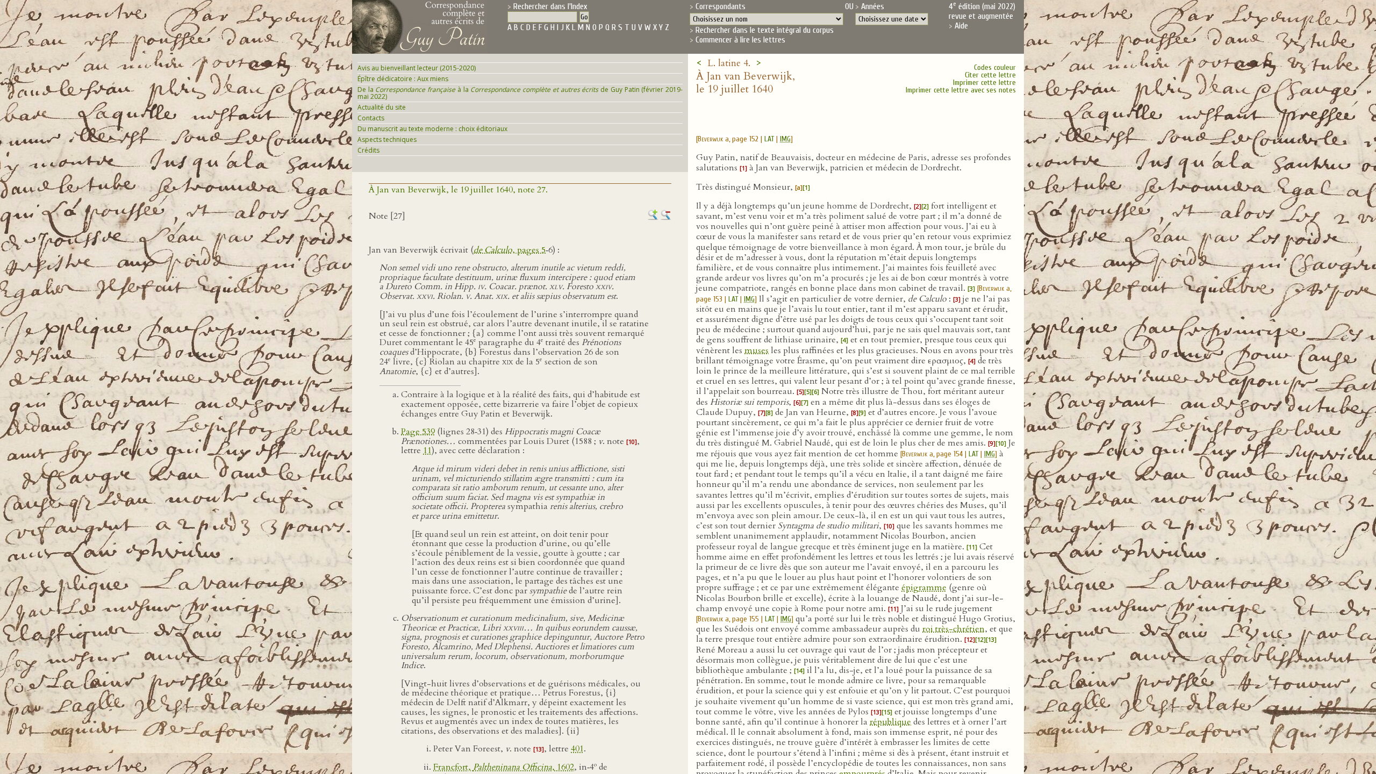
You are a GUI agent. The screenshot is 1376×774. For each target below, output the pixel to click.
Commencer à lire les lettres (740, 40)
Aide (961, 26)
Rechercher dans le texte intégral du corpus (765, 30)
